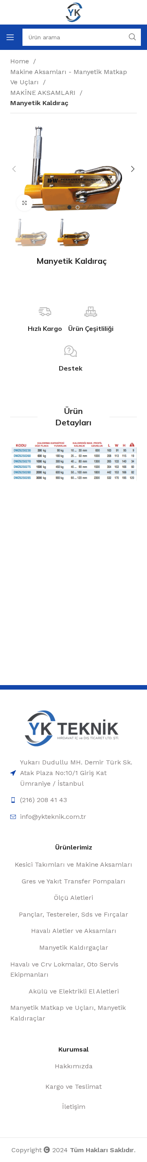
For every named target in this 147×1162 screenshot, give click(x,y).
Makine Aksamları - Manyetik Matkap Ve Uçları (68, 77)
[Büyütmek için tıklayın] (24, 203)
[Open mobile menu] (10, 37)
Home (20, 61)
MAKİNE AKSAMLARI (44, 93)
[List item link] (73, 773)
